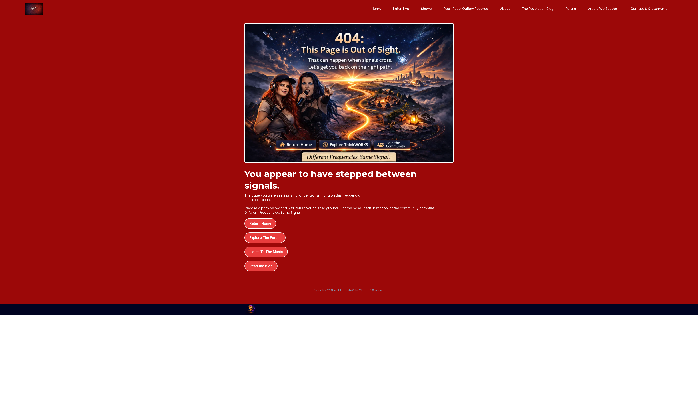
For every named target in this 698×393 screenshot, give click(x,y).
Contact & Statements (649, 8)
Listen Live (401, 8)
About (505, 8)
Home (376, 8)
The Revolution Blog (538, 8)
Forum (571, 8)
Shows (426, 8)
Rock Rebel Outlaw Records (466, 8)
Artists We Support (603, 8)
